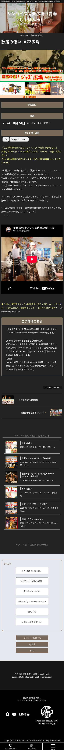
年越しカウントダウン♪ (32, 519)
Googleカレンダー (19, 139)
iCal (5, 139)
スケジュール (32, 748)
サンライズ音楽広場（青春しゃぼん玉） (32, 16)
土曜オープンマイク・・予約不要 (36, 458)
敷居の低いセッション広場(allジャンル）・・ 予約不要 (38, 475)
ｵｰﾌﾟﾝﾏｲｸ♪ (27, 443)
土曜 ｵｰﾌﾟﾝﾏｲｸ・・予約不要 (34, 503)
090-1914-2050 (10, 748)
